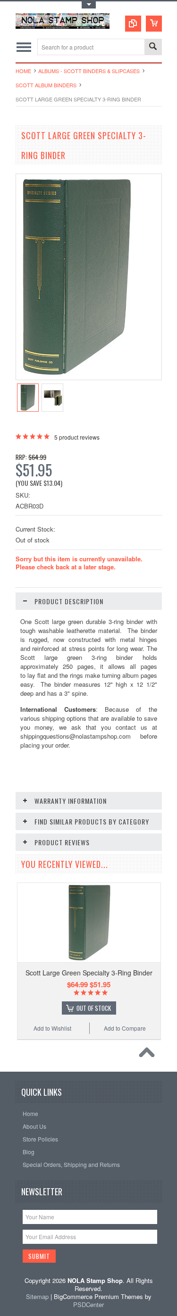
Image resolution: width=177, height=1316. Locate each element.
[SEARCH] (152, 47)
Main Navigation (24, 47)
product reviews (77, 437)
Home (23, 71)
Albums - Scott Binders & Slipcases (89, 71)
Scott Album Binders (46, 85)
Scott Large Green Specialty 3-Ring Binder (88, 972)
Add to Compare (125, 1028)
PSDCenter (88, 1304)
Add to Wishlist (52, 1028)
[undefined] (75, 377)
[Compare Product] (133, 24)
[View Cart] (154, 24)
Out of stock (93, 1008)
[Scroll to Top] (149, 1054)
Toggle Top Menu (89, 4)
